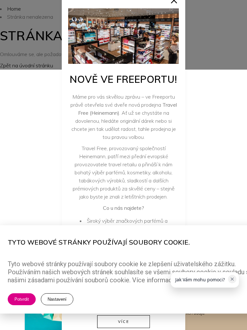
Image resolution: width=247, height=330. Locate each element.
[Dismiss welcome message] (232, 279)
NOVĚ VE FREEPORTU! (123, 79)
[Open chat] (227, 307)
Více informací (153, 280)
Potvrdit (21, 299)
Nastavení (57, 299)
